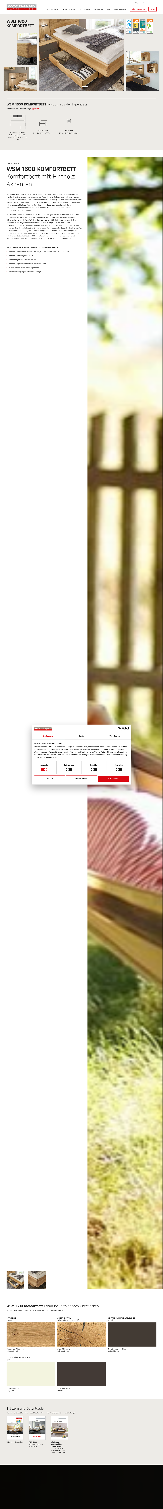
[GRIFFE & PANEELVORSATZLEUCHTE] (132, 1334)
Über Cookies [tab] (114, 736)
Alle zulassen (113, 779)
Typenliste (35, 109)
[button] (71, 86)
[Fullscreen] (118, 24)
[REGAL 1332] (69, 121)
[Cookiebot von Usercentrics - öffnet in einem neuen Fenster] (119, 728)
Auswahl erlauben (81, 779)
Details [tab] (81, 736)
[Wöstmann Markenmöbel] (21, 7)
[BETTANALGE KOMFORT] (18, 122)
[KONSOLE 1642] (43, 121)
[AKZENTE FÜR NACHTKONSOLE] (31, 1374)
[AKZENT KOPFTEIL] (81, 1334)
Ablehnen (49, 779)
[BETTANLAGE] (31, 1334)
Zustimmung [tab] (48, 736)
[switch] (69, 769)
